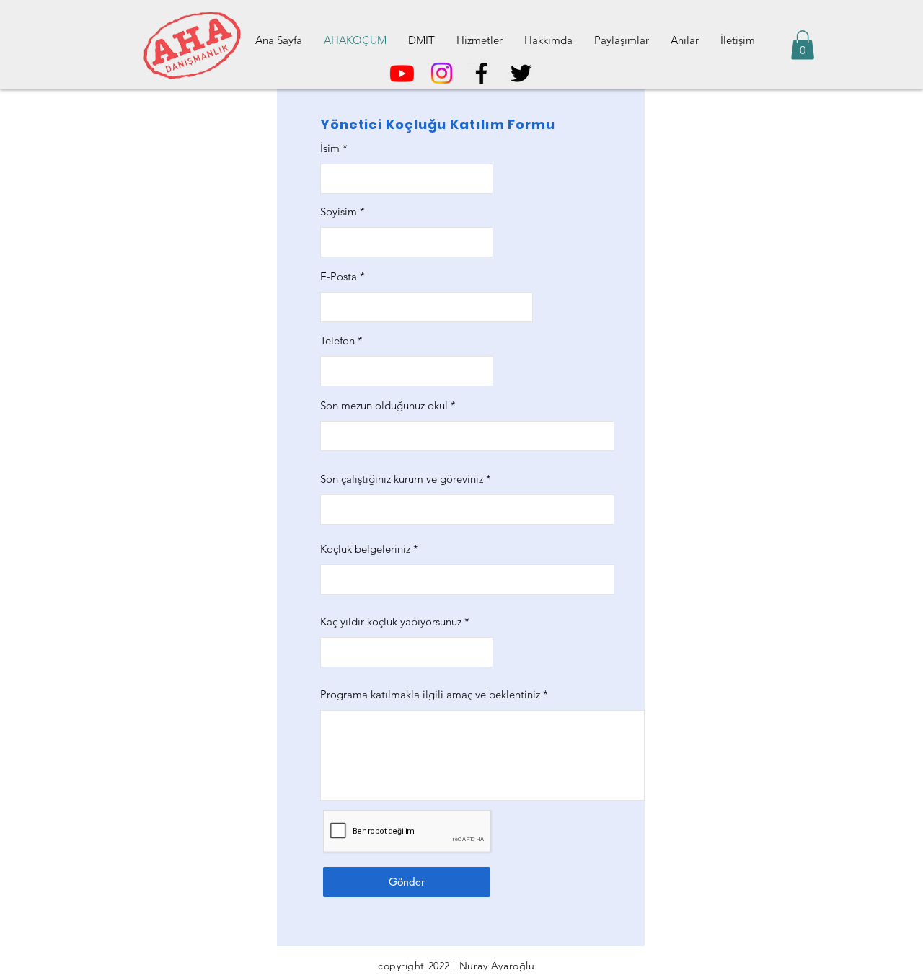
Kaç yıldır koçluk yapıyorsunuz (391, 621)
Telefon (337, 340)
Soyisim (338, 211)
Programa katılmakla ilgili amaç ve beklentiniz (430, 694)
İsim (330, 148)
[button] (802, 45)
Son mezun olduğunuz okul (384, 405)
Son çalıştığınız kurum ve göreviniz (401, 478)
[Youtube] (402, 73)
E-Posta (338, 276)
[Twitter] (521, 73)
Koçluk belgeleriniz (365, 548)
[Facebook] (481, 73)
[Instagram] (442, 73)
